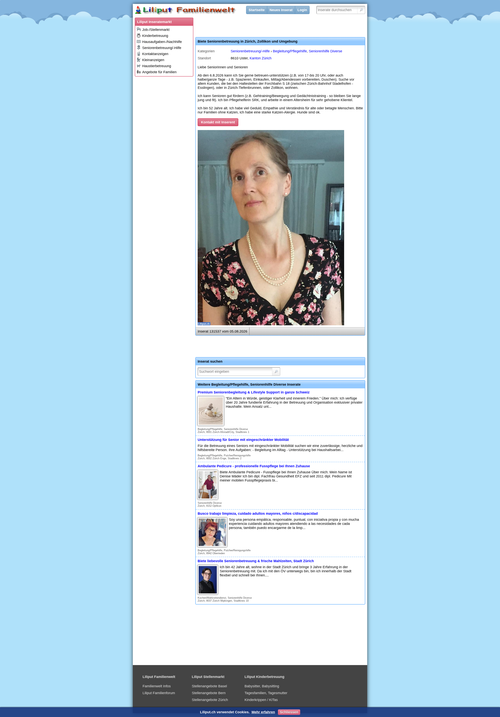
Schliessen (289, 712)
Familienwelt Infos (157, 686)
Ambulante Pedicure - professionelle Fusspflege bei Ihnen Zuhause (254, 466)
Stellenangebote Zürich (210, 700)
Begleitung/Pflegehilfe (290, 51)
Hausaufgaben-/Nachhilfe (162, 42)
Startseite (257, 10)
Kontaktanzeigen (155, 54)
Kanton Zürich (260, 58)
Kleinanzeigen (153, 60)
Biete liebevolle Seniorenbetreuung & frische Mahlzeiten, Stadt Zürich (256, 561)
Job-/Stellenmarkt (156, 30)
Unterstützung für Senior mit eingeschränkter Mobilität (243, 440)
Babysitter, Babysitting (262, 686)
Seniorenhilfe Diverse (325, 51)
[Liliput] (192, 11)
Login (302, 10)
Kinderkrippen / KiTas (261, 700)
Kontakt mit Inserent (218, 122)
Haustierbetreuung (156, 66)
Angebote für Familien (159, 72)
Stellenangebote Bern (209, 693)
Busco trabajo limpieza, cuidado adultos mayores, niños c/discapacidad (258, 513)
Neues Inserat (281, 10)
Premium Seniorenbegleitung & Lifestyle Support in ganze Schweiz (254, 392)
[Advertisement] (164, 137)
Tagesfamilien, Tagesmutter (266, 693)
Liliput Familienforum (159, 693)
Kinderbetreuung (155, 36)
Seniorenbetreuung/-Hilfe (161, 48)
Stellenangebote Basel (209, 686)
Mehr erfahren (263, 712)
